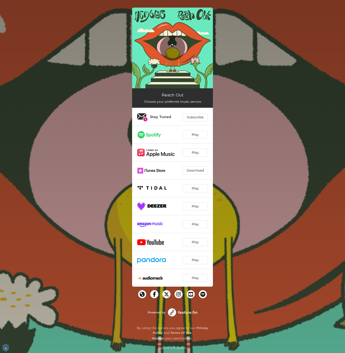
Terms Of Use (181, 333)
